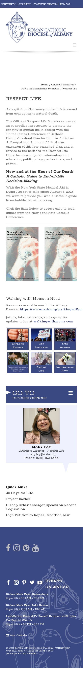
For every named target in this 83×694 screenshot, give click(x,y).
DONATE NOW (8, 4)
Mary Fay (41, 447)
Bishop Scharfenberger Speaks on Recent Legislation (41, 507)
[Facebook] (8, 548)
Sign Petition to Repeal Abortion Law (38, 515)
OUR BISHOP (25, 4)
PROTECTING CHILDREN (45, 4)
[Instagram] (16, 548)
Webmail (31, 653)
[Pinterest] (26, 548)
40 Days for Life (19, 493)
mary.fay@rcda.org (42, 454)
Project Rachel (18, 499)
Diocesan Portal (16, 653)
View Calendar (18, 635)
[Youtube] (35, 548)
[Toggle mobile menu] (75, 45)
